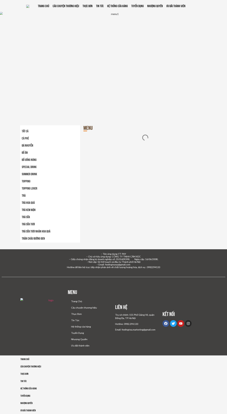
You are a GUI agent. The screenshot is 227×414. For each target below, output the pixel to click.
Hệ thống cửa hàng (117, 6)
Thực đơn (24, 374)
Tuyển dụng (25, 396)
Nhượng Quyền (155, 6)
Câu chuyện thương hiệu (66, 6)
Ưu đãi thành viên (175, 6)
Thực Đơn (88, 6)
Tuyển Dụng (137, 6)
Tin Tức (100, 6)
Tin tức (23, 381)
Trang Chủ (43, 6)
